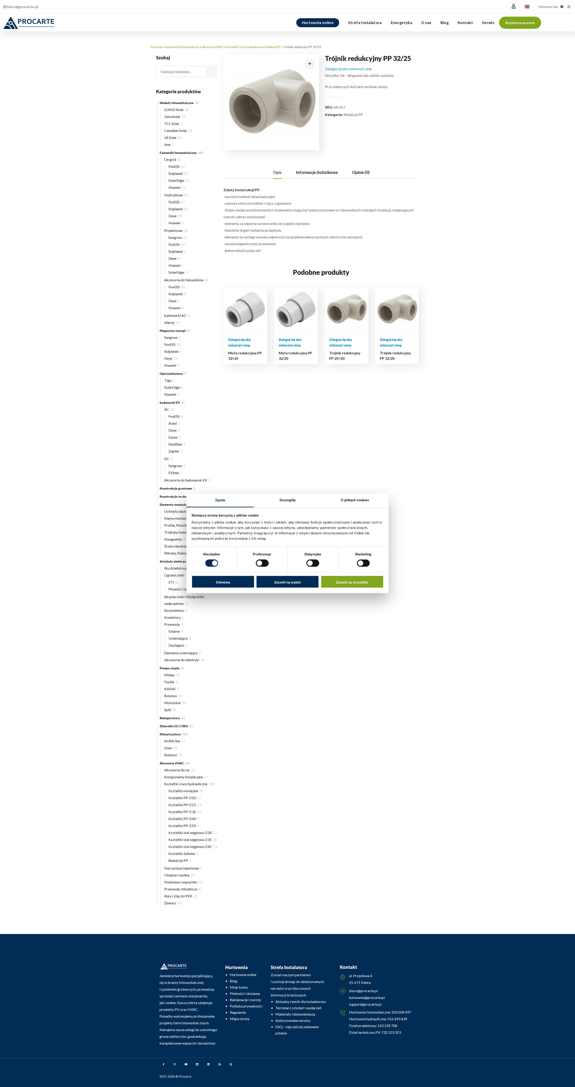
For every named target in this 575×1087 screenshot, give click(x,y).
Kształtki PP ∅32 (184, 812)
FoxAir (171, 682)
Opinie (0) (360, 172)
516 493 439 (397, 1019)
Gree (170, 748)
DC (168, 459)
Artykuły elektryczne (178, 561)
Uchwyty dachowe (180, 511)
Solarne (175, 631)
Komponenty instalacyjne (186, 777)
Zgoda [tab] (220, 500)
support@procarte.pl (365, 1004)
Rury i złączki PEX (180, 896)
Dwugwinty (174, 539)
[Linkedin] (197, 1064)
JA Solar (173, 137)
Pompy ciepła (172, 668)
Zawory (172, 903)
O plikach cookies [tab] (355, 500)
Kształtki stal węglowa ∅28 (192, 832)
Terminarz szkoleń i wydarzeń (298, 1008)
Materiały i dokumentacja (295, 1014)
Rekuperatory (172, 718)
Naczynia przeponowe (183, 868)
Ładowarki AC (177, 315)
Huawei (177, 187)
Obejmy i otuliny (179, 875)
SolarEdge (178, 180)
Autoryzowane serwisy (292, 1020)
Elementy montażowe (178, 504)
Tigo (169, 380)
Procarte (156, 47)
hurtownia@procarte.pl (367, 997)
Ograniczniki (176, 575)
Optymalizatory (173, 373)
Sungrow (177, 237)
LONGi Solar (176, 109)
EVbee (175, 472)
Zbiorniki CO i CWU (176, 726)
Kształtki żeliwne (183, 853)
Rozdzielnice (175, 610)
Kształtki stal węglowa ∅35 (192, 839)
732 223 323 (391, 1032)
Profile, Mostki (178, 525)
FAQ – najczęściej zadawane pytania (297, 1030)
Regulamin (238, 1012)
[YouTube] (186, 1064)
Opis (277, 172)
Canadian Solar (178, 130)
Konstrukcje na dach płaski (181, 496)
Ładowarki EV (172, 402)
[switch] (262, 563)
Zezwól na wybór (287, 582)
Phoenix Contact (182, 589)
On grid (172, 159)
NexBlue (176, 444)
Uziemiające (179, 638)
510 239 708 (387, 1025)
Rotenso (173, 696)
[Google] (220, 1064)
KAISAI (171, 689)
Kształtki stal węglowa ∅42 (192, 846)
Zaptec (175, 451)
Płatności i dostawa (245, 993)
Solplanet (178, 173)
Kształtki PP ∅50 (183, 825)
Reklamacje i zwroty (245, 1000)
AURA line (174, 741)
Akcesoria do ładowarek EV (187, 480)
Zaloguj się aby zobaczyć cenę (348, 69)
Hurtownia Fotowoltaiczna (182, 47)
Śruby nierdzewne (179, 546)
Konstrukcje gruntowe (177, 488)
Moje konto (239, 987)
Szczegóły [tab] (287, 500)
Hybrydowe (176, 195)
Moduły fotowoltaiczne (179, 103)
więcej (171, 322)
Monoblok (175, 703)
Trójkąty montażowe (181, 532)
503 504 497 (401, 1012)
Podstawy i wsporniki (183, 882)
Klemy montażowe (181, 518)
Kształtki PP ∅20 (184, 798)
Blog (233, 981)
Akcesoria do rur (179, 770)
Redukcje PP (273, 47)
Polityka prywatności (246, 1006)
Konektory (174, 617)
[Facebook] (562, 7)
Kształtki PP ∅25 (184, 805)
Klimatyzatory (174, 734)
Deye (175, 216)
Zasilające (177, 645)
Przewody (174, 624)
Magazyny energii (175, 331)
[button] (520, 23)
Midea (171, 675)
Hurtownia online (243, 974)
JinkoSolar (175, 116)
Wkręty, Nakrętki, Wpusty (186, 553)
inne (169, 144)
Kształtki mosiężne (185, 791)
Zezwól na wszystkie (352, 582)
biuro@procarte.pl (363, 991)
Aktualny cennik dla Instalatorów (300, 1001)
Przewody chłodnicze (182, 889)
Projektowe (176, 230)
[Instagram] (569, 7)
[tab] (277, 172)
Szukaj (211, 71)
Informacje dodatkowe (317, 172)
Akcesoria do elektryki (184, 660)
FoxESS (176, 166)
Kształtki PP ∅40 (183, 818)
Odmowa (223, 582)
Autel (174, 423)
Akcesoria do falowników (186, 280)
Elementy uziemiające (182, 653)
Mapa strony (240, 1018)
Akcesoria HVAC (212, 47)
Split (170, 710)
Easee (174, 437)
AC (169, 409)
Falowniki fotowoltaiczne (181, 153)
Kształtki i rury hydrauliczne (244, 47)
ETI (172, 582)
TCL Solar (173, 123)
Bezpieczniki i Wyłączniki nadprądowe (184, 600)
